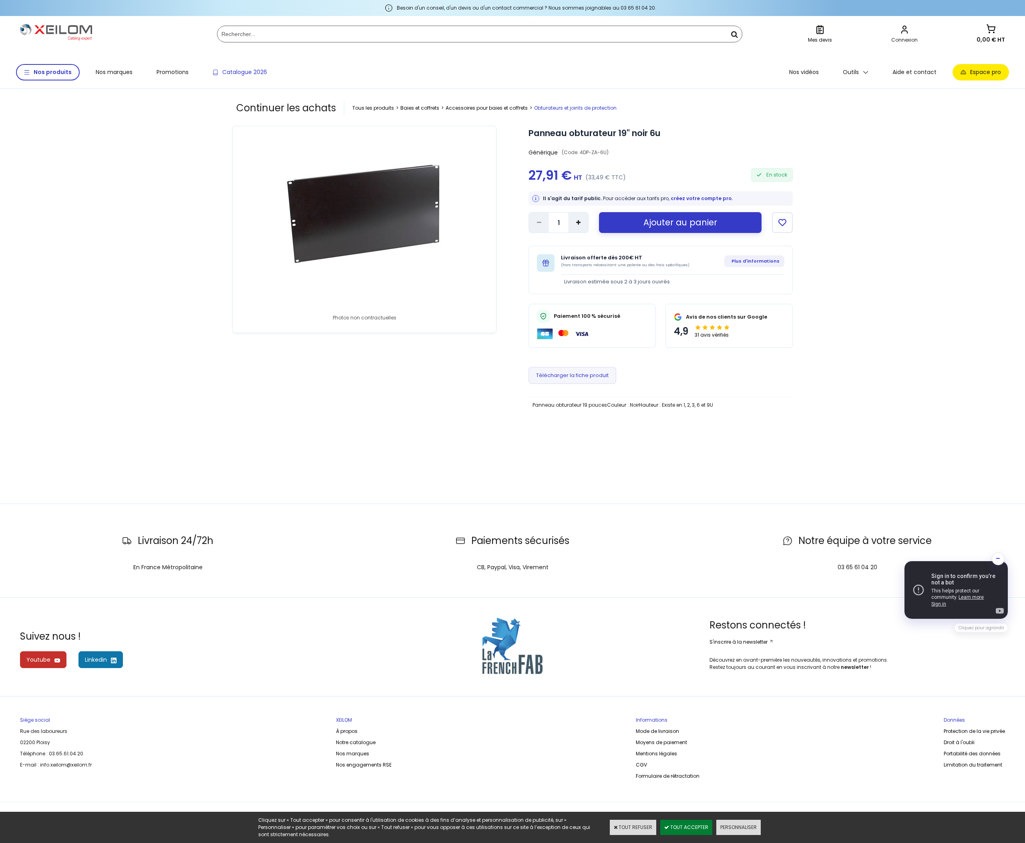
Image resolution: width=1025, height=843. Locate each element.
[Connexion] (904, 30)
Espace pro (985, 72)
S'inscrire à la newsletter (739, 641)
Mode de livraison (657, 731)
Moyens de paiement (661, 742)
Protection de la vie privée (974, 731)
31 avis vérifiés (712, 334)
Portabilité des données (972, 753)
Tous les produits (373, 107)
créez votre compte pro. (702, 198)
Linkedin (96, 660)
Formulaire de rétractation (667, 776)
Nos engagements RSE (364, 764)
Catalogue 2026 (244, 72)
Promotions (173, 72)
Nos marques (114, 72)
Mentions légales (656, 753)
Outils (851, 72)
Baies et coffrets (419, 107)
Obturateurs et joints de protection (575, 107)
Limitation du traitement (973, 764)
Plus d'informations (756, 261)
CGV (641, 764)
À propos (347, 731)
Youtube (38, 660)
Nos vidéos (804, 72)
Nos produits (53, 72)
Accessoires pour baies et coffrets (487, 107)
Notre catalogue (356, 742)
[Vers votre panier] (991, 30)
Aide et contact (914, 72)
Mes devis (820, 39)
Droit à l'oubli (959, 742)
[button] (956, 590)
